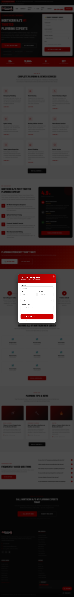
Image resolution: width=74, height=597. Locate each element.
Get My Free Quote (31, 316)
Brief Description (25, 304)
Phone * (22, 291)
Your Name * (24, 285)
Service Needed (24, 297)
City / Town (41, 291)
